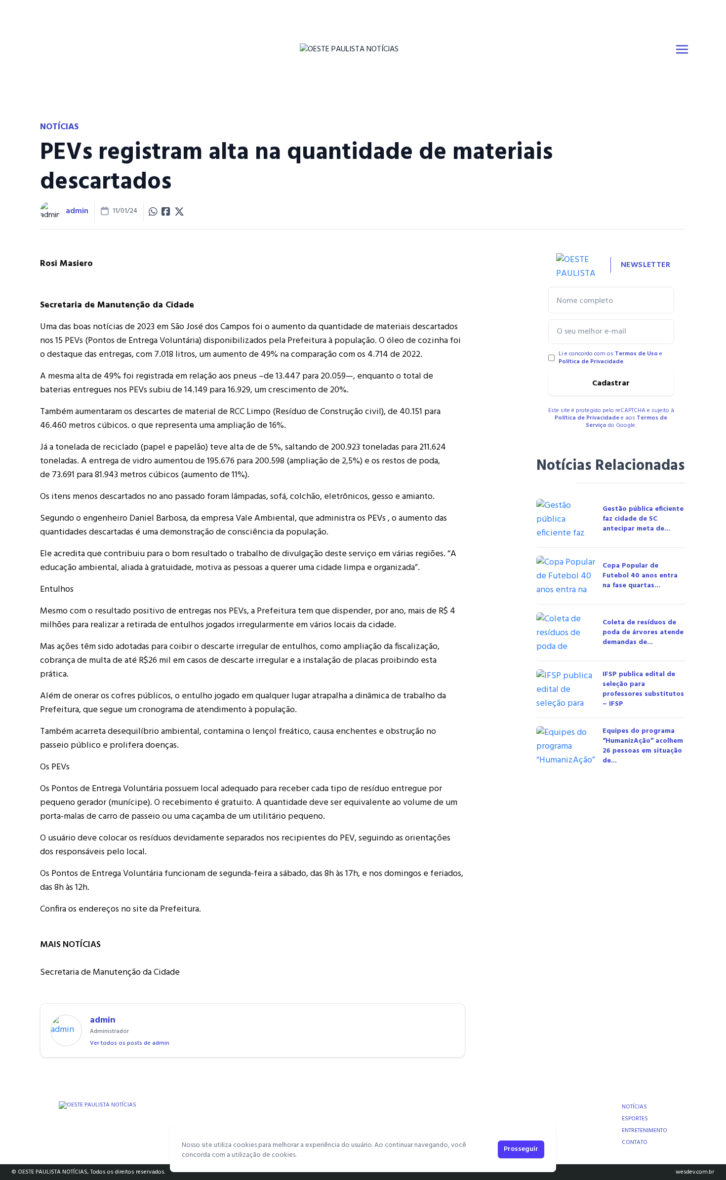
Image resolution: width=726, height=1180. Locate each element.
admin (77, 211)
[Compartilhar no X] (179, 211)
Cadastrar (611, 383)
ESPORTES (635, 1119)
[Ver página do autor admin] (50, 211)
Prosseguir (521, 1149)
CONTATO (634, 1142)
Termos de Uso (636, 354)
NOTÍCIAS (634, 1107)
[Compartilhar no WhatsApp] (153, 211)
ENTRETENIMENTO (644, 1131)
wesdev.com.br (695, 1172)
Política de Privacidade (591, 362)
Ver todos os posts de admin (129, 1043)
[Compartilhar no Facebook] (165, 211)
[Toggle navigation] (682, 49)
